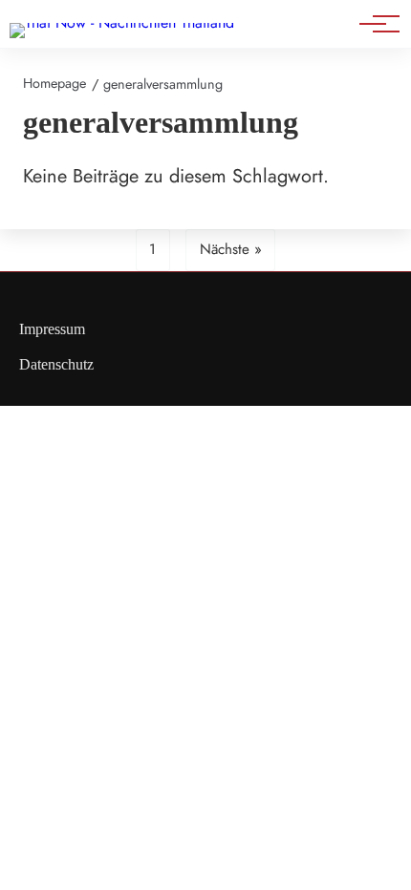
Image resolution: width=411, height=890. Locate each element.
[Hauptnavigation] (373, 23)
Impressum (52, 329)
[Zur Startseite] (122, 22)
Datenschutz (56, 364)
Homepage (54, 83)
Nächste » (231, 249)
